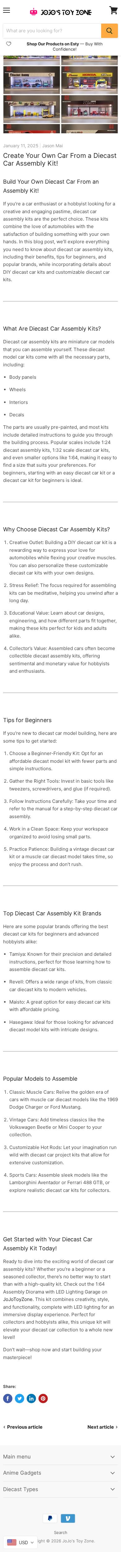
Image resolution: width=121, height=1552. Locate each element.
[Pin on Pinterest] (43, 1398)
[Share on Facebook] (7, 1398)
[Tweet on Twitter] (19, 1398)
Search (60, 1532)
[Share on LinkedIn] (31, 1398)
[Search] (109, 31)
